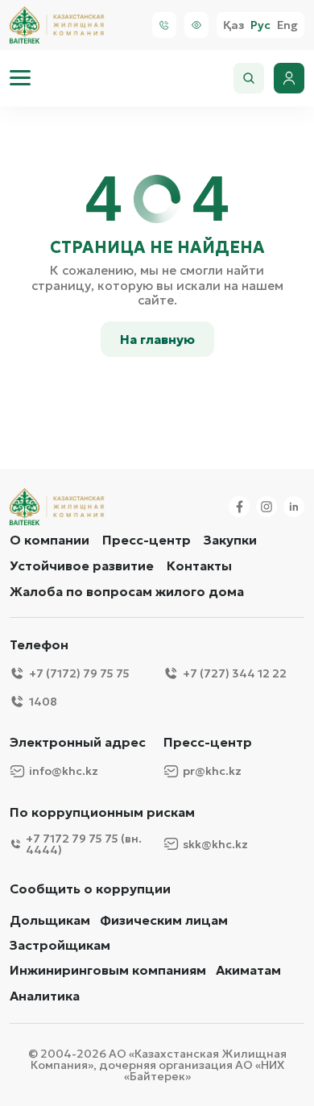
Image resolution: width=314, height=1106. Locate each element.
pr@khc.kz (212, 771)
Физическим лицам (164, 920)
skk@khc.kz (215, 844)
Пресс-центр (146, 540)
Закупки (230, 540)
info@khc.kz (63, 771)
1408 (43, 701)
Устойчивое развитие (82, 565)
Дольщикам (50, 920)
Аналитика (45, 996)
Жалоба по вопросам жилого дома (127, 591)
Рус (260, 25)
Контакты (199, 565)
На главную (157, 339)
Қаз (233, 25)
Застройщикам (60, 945)
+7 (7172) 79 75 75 (79, 673)
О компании (49, 540)
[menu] (20, 78)
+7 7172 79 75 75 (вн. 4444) (84, 844)
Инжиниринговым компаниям (108, 970)
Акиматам (248, 970)
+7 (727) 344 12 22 (235, 673)
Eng (287, 25)
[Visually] (196, 25)
